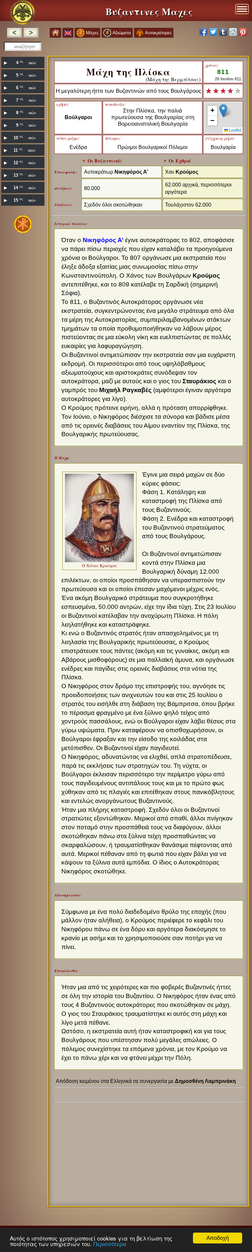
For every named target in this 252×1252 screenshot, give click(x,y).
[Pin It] (243, 32)
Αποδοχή (217, 1238)
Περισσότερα (109, 1244)
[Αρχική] (55, 32)
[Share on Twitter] (213, 32)
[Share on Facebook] (203, 32)
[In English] (68, 33)
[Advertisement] (23, 338)
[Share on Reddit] (233, 32)
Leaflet (234, 130)
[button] (223, 110)
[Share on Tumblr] (223, 32)
